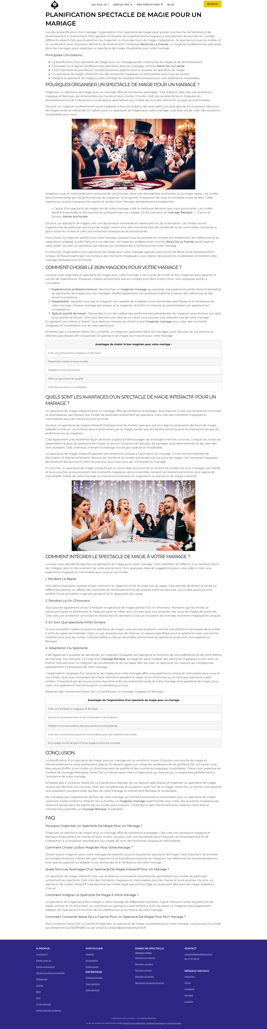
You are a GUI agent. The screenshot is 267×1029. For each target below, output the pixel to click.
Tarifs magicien (43, 1004)
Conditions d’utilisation (155, 1023)
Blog (170, 4)
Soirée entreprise (94, 977)
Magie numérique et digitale (50, 973)
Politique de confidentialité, (134, 1023)
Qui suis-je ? (100, 4)
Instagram (189, 976)
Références (41, 979)
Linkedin (188, 1001)
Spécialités (121, 4)
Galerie (39, 985)
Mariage (90, 954)
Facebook (189, 989)
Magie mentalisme (45, 966)
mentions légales (173, 1023)
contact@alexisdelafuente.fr (198, 954)
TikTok (187, 982)
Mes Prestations (148, 4)
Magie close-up (43, 960)
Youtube (188, 995)
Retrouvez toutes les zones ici (149, 983)
